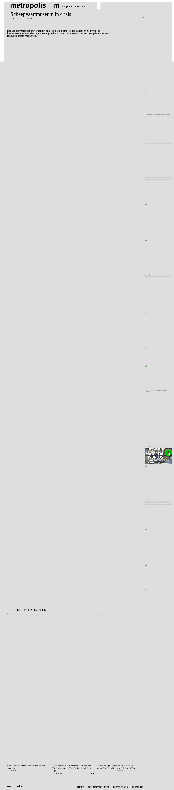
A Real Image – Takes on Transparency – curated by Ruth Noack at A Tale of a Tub (116, 766)
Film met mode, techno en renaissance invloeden (158, 447)
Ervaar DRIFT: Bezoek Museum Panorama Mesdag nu (156, 391)
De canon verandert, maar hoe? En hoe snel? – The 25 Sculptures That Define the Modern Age (73, 768)
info (84, 6)
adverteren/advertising (98, 787)
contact (80, 787)
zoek (77, 6)
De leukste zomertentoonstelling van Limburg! (157, 114)
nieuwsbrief (137, 787)
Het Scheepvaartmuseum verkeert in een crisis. (31, 31)
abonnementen (120, 787)
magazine (67, 6)
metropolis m (34, 5)
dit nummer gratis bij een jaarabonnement (156, 501)
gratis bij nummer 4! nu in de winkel (154, 275)
